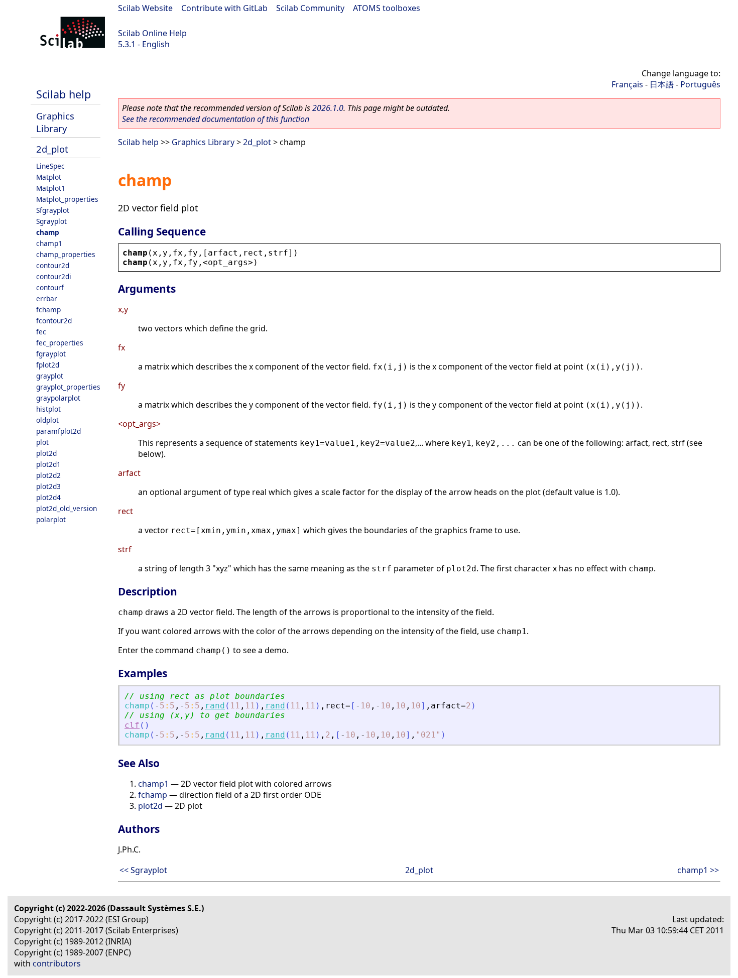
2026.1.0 (327, 107)
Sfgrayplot (52, 210)
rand (215, 705)
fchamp (48, 309)
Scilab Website (145, 8)
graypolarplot (58, 398)
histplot (48, 409)
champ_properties (65, 254)
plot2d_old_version (66, 508)
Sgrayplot (51, 221)
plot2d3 (48, 486)
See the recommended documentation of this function (215, 119)
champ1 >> (698, 870)
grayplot (49, 376)
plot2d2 (48, 475)
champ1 (49, 243)
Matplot (48, 177)
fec (41, 331)
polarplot (51, 519)
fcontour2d (54, 320)
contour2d (52, 265)
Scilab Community (310, 8)
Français (627, 84)
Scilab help (63, 94)
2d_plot (52, 149)
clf (132, 725)
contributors (57, 963)
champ (47, 232)
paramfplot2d (58, 431)
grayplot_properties (68, 387)
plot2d (46, 453)
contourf (50, 287)
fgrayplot (51, 353)
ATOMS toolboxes (386, 8)
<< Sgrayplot (143, 870)
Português (700, 84)
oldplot (47, 420)
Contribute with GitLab (224, 8)
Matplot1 (50, 188)
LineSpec (50, 166)
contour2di (53, 276)
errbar (46, 298)
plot (42, 442)
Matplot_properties (67, 199)
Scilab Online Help (152, 33)
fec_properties (59, 342)
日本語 (662, 84)
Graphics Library (55, 122)
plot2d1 (48, 464)
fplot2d (47, 365)
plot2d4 (48, 497)
